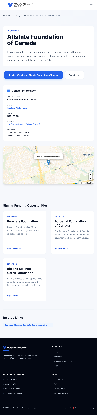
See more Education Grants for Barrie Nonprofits (26, 325)
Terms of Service (61, 393)
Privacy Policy (59, 389)
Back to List (74, 75)
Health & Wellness (12, 389)
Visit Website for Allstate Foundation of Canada (35, 75)
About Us (58, 357)
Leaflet (77, 183)
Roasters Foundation (22, 221)
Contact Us (58, 379)
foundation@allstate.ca (17, 108)
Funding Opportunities (22, 15)
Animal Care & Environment (16, 379)
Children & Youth (12, 384)
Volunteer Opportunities (63, 361)
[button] (48, 162)
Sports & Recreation (13, 393)
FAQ (55, 384)
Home (8, 15)
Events (56, 366)
